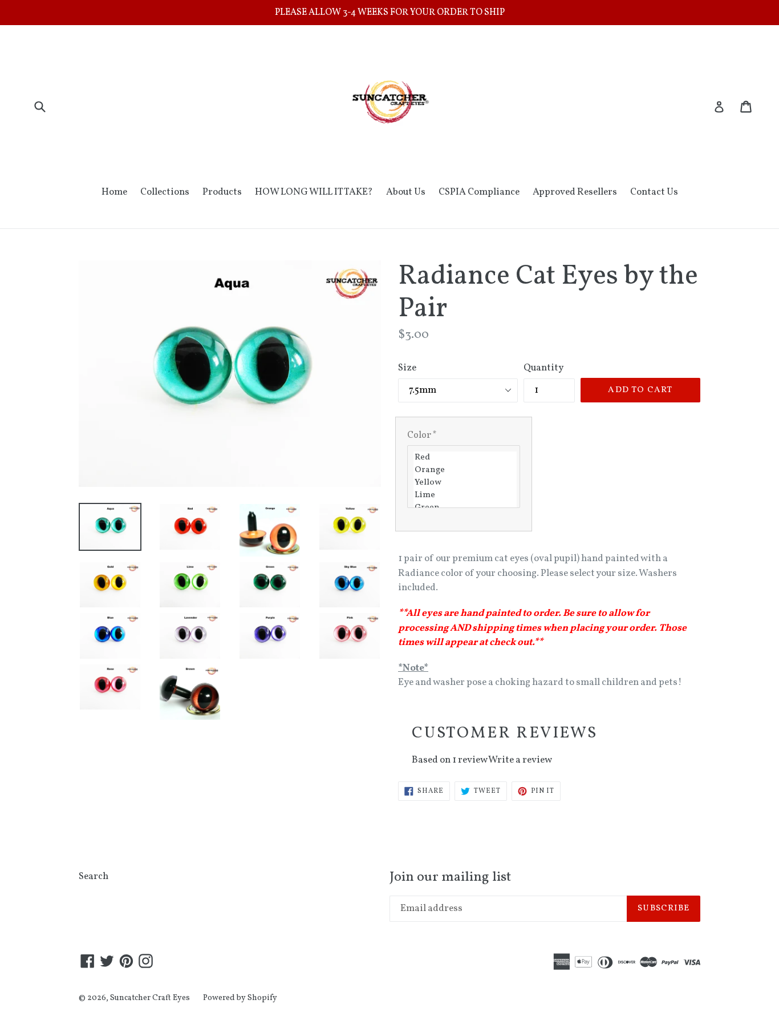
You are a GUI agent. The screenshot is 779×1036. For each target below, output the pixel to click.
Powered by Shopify (240, 998)
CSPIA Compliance (479, 192)
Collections (164, 192)
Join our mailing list (450, 877)
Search (93, 876)
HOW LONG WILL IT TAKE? (314, 192)
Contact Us (654, 192)
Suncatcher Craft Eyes (150, 998)
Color (422, 435)
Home (114, 192)
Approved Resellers (575, 192)
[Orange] (465, 470)
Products (222, 192)
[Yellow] (465, 483)
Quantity (543, 367)
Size (407, 367)
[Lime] (465, 495)
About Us (405, 192)
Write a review (520, 760)
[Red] (465, 458)
